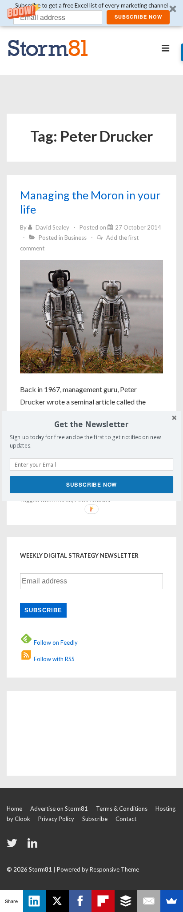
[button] (91, 424)
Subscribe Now (91, 484)
